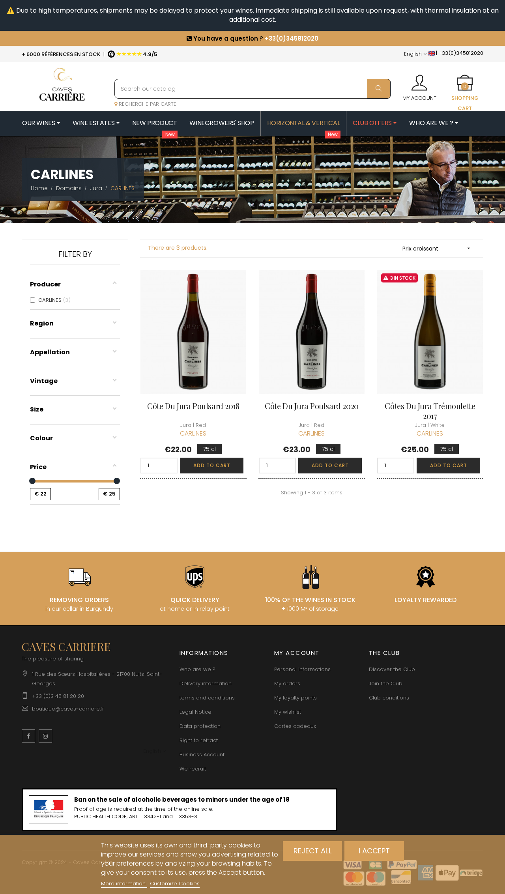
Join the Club (385, 683)
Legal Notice (195, 712)
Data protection (200, 726)
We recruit (193, 768)
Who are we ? (197, 669)
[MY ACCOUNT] (419, 80)
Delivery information (206, 683)
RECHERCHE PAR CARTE (146, 104)
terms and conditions (207, 697)
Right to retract (199, 740)
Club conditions (389, 697)
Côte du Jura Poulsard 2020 (312, 405)
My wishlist (287, 712)
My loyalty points (295, 697)
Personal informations (302, 669)
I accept (374, 851)
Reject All (313, 851)
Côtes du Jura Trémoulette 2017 (430, 410)
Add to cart (211, 465)
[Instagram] (45, 736)
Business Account (202, 754)
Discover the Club (392, 669)
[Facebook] (28, 736)
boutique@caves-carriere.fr (68, 709)
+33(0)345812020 (291, 36)
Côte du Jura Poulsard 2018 (193, 405)
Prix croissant (437, 248)
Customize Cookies (175, 883)
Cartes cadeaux (295, 726)
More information (124, 883)
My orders (287, 683)
